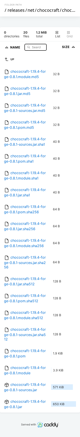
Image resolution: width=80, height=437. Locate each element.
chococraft (48, 10)
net (31, 10)
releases (16, 10)
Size (66, 47)
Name (15, 47)
